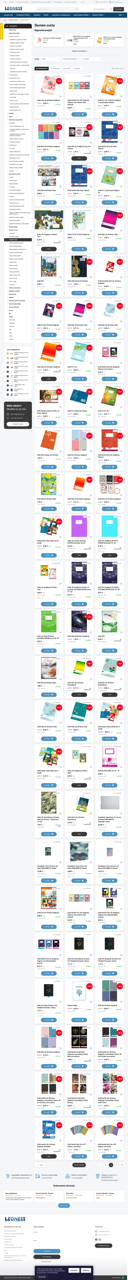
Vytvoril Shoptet (116, 1277)
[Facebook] (96, 1239)
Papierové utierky (14, 36)
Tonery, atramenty (14, 307)
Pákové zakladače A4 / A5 (17, 126)
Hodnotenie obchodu (64, 1185)
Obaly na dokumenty (14, 151)
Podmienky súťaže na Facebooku (13, 1260)
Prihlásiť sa (47, 1251)
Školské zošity (13, 239)
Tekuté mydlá (13, 91)
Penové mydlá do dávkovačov (18, 84)
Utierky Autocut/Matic (16, 46)
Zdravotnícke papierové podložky (19, 62)
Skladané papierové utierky (17, 43)
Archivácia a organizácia (15, 120)
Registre (11, 171)
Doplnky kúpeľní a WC (15, 110)
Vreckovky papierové (15, 59)
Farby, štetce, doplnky (15, 255)
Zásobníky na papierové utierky (18, 39)
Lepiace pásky (13, 180)
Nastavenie (42, 1277)
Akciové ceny (12, 30)
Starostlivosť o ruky (14, 78)
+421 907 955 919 (17, 418)
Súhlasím (86, 1270)
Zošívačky (12, 187)
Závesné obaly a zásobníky (16, 161)
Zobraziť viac (64, 1205)
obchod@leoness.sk (17, 414)
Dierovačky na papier (15, 190)
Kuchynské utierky (15, 52)
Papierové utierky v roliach (17, 49)
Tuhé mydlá (13, 97)
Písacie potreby (13, 227)
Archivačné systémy (14, 142)
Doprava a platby (8, 1244)
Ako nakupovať (58, 2)
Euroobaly (12, 148)
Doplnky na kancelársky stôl (16, 193)
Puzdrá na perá (13, 268)
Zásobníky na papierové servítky (18, 71)
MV (10, 313)
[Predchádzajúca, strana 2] (105, 1165)
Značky (11, 316)
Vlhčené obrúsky (14, 107)
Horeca (11, 310)
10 (122, 1165)
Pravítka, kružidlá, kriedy (15, 252)
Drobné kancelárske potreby (16, 199)
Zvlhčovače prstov (14, 203)
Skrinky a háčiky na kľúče (16, 167)
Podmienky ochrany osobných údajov (41, 2)
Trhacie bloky (12, 281)
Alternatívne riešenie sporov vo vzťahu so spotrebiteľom (15, 1256)
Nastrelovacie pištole (15, 209)
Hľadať (77, 9)
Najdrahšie (67, 68)
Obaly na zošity (13, 265)
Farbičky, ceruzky (14, 236)
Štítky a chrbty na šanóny (16, 139)
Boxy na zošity (13, 278)
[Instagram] (99, 1239)
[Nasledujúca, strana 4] (116, 1165)
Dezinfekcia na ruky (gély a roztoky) (19, 94)
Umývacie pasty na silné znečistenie (19, 103)
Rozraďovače (13, 145)
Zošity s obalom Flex (14, 275)
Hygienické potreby (14, 33)
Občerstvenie (12, 294)
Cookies (6, 1253)
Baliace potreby (13, 183)
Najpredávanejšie (41, 68)
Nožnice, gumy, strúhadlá (16, 259)
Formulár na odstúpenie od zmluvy (13, 1247)
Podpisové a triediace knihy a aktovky (19, 155)
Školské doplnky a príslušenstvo (17, 249)
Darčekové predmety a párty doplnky (19, 223)
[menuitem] (9, 15)
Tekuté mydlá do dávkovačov (17, 87)
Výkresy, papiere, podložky (16, 243)
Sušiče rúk (12, 68)
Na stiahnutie (7, 1242)
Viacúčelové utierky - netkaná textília (19, 65)
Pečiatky (11, 196)
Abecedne (77, 68)
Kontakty (11, 2)
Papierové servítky (15, 55)
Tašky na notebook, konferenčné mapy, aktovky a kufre (19, 213)
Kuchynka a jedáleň (14, 291)
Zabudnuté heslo (46, 1261)
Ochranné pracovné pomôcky (17, 300)
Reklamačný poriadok (70, 2)
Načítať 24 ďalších (79, 1165)
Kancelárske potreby (14, 174)
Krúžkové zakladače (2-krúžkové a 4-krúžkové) (19, 130)
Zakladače (12, 123)
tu (57, 1273)
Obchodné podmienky (22, 2)
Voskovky (12, 284)
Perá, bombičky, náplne (15, 246)
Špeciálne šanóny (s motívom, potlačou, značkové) (18, 134)
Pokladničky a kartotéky (15, 164)
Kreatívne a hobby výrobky (16, 217)
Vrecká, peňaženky (14, 271)
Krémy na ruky (14, 100)
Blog (5, 2)
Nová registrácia (46, 1257)
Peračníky (12, 233)
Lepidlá (11, 177)
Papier (11, 116)
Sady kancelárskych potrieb (16, 206)
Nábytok (11, 297)
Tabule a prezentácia (15, 288)
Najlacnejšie (55, 68)
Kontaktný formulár (18, 424)
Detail (79, 158)
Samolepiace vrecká (14, 158)
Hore (41, 1165)
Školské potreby (13, 230)
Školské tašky (13, 262)
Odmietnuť (74, 1270)
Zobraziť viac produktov (79, 51)
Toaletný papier (13, 75)
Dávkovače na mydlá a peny (17, 81)
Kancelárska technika (15, 304)
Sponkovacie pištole (14, 220)
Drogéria (11, 113)
